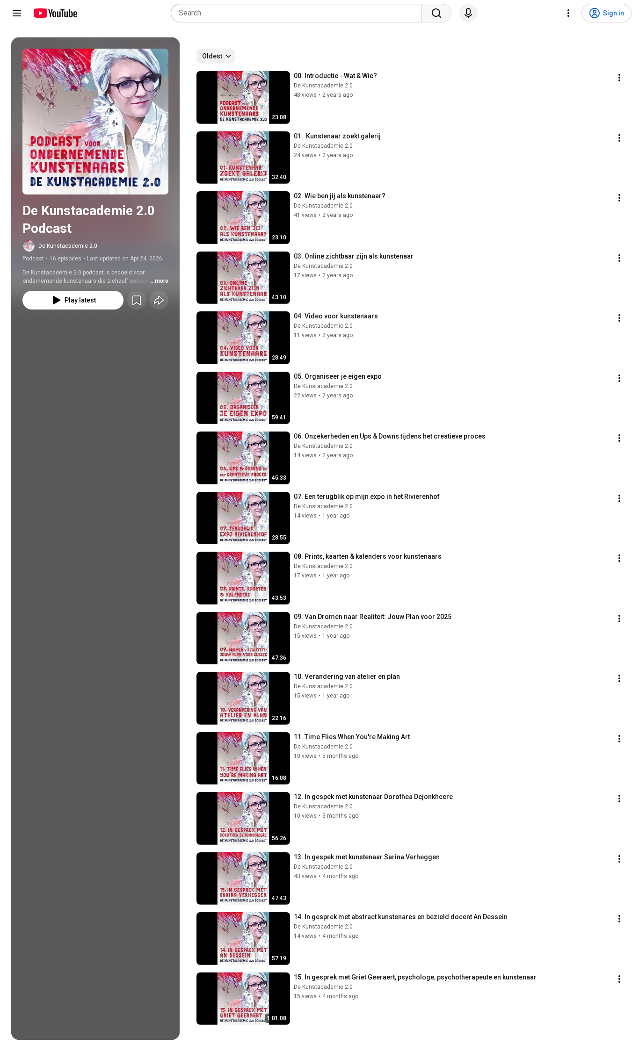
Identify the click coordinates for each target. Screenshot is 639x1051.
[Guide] (16, 13)
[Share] (159, 300)
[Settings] (568, 13)
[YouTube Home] (55, 13)
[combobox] (299, 13)
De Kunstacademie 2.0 (67, 246)
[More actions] (619, 77)
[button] (95, 121)
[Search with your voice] (468, 13)
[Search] (436, 13)
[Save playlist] (136, 300)
